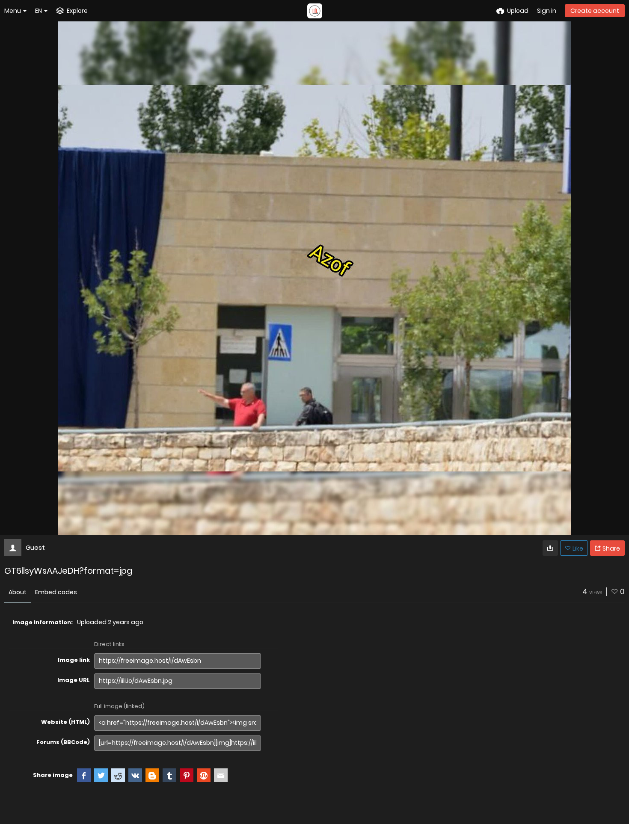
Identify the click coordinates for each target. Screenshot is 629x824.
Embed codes (56, 592)
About (18, 592)
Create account (594, 10)
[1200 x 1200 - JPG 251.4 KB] (550, 548)
